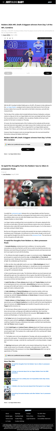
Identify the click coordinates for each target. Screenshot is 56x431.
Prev (8, 73)
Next (48, 73)
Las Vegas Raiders (11, 107)
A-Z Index (8, 421)
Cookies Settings (19, 421)
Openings (17, 413)
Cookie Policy (18, 418)
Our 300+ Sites (41, 413)
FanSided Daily (19, 416)
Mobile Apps (9, 416)
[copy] (12, 38)
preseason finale (36, 235)
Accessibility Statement (44, 418)
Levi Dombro (7, 174)
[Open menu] (3, 2)
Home (5, 154)
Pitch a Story (29, 416)
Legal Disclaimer (30, 418)
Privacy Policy (41, 416)
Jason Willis (6, 35)
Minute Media (9, 424)
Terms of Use (9, 418)
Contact (28, 413)
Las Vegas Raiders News (14, 154)
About (7, 413)
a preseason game (17, 213)
